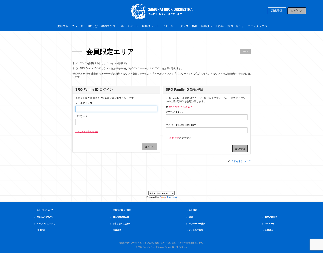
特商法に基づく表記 (122, 210)
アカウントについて (46, 223)
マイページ (270, 223)
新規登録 (276, 10)
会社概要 (193, 210)
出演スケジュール (112, 26)
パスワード (81, 116)
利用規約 (174, 138)
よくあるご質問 (196, 230)
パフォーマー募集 (197, 223)
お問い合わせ (235, 26)
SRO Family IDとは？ (180, 106)
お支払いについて (45, 217)
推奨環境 (117, 230)
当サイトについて (241, 161)
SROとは (92, 26)
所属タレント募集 (212, 26)
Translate (172, 197)
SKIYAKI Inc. (181, 247)
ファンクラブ (256, 26)
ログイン (296, 10)
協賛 (195, 26)
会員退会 (269, 230)
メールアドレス (83, 103)
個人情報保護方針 (121, 217)
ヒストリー (169, 26)
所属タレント (150, 26)
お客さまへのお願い (122, 223)
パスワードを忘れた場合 (86, 131)
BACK (245, 51)
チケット (133, 26)
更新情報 (62, 26)
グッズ (184, 26)
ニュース (77, 26)
